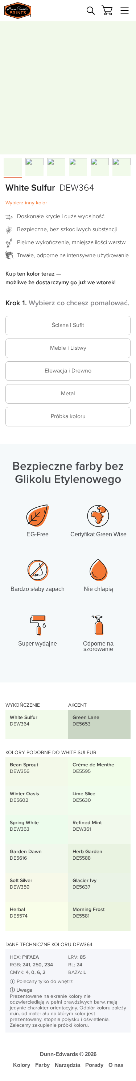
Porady (94, 1065)
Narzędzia (67, 1065)
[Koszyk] (107, 10)
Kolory (21, 1065)
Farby (42, 1065)
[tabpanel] (68, 86)
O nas (115, 1065)
